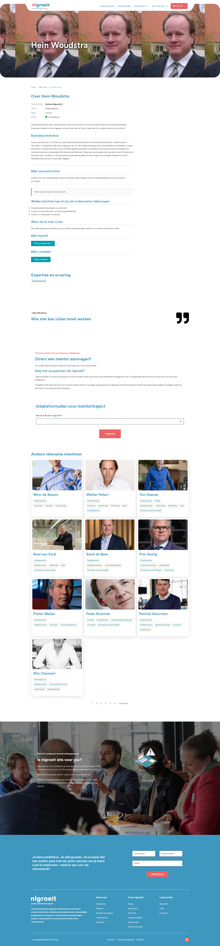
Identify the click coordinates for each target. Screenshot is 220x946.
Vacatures (133, 908)
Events (99, 908)
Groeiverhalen (124, 6)
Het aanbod (140, 6)
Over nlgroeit (158, 6)
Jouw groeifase (107, 6)
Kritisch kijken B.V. (43, 243)
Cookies (140, 939)
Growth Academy (104, 913)
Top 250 (132, 913)
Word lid (163, 904)
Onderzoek (133, 922)
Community (101, 917)
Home (33, 87)
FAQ (161, 908)
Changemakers (135, 917)
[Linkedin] (187, 940)
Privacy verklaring (125, 939)
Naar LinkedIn (40, 259)
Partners (100, 922)
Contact (163, 913)
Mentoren (43, 87)
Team (130, 904)
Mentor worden (135, 927)
